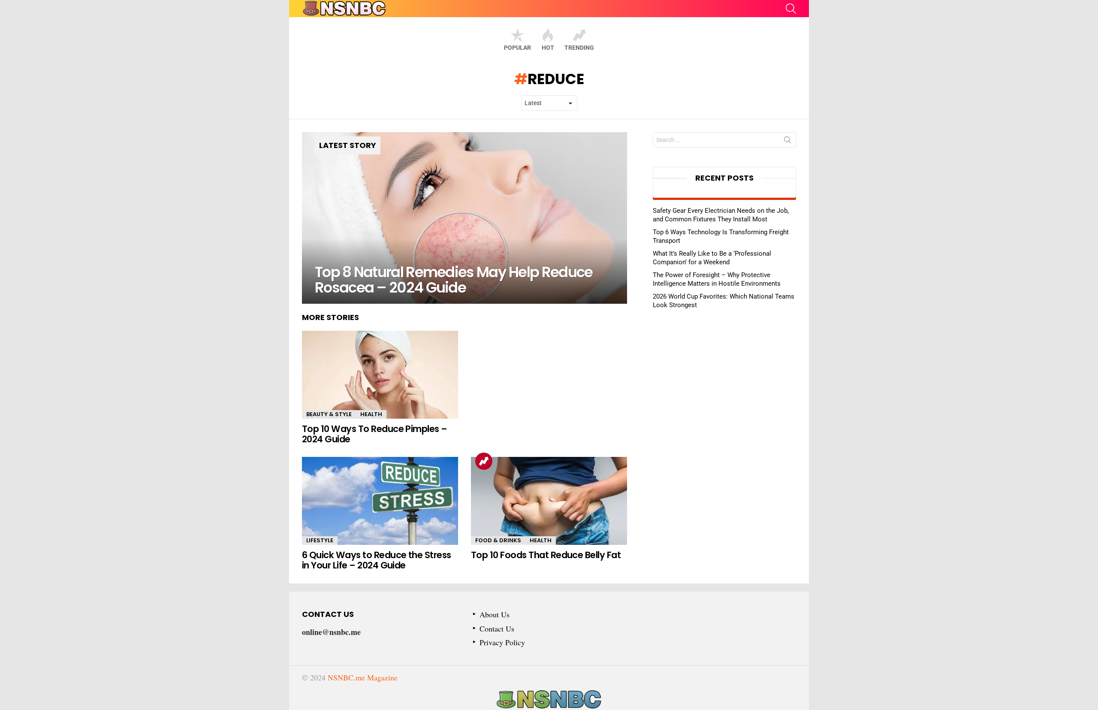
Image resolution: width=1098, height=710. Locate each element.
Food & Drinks (498, 540)
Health (371, 414)
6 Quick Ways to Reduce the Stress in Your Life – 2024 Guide (376, 560)
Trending (579, 47)
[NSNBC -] (549, 700)
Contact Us (497, 629)
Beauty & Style (329, 414)
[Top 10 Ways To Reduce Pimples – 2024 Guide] (380, 375)
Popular (517, 47)
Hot (548, 47)
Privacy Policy (502, 642)
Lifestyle (319, 540)
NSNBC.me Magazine (363, 677)
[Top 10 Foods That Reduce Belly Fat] (549, 501)
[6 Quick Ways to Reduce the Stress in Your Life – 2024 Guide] (380, 501)
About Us (495, 614)
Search (787, 141)
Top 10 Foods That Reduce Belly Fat (546, 555)
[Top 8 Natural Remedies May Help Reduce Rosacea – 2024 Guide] (464, 218)
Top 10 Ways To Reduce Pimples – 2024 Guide (374, 434)
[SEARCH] (791, 8)
